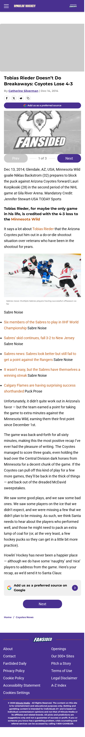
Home (8, 617)
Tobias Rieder (43, 229)
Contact (9, 656)
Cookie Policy (13, 678)
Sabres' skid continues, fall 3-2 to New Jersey (39, 338)
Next (69, 158)
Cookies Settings (16, 693)
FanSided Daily (14, 663)
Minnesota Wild (25, 219)
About (8, 649)
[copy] (28, 98)
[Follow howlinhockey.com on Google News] (75, 588)
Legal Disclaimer (64, 678)
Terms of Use (61, 671)
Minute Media (23, 703)
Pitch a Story (61, 663)
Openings (58, 649)
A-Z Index (58, 685)
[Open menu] (6, 6)
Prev (15, 158)
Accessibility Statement (21, 685)
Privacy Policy (14, 671)
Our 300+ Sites (62, 656)
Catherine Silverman (23, 91)
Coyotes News (24, 617)
